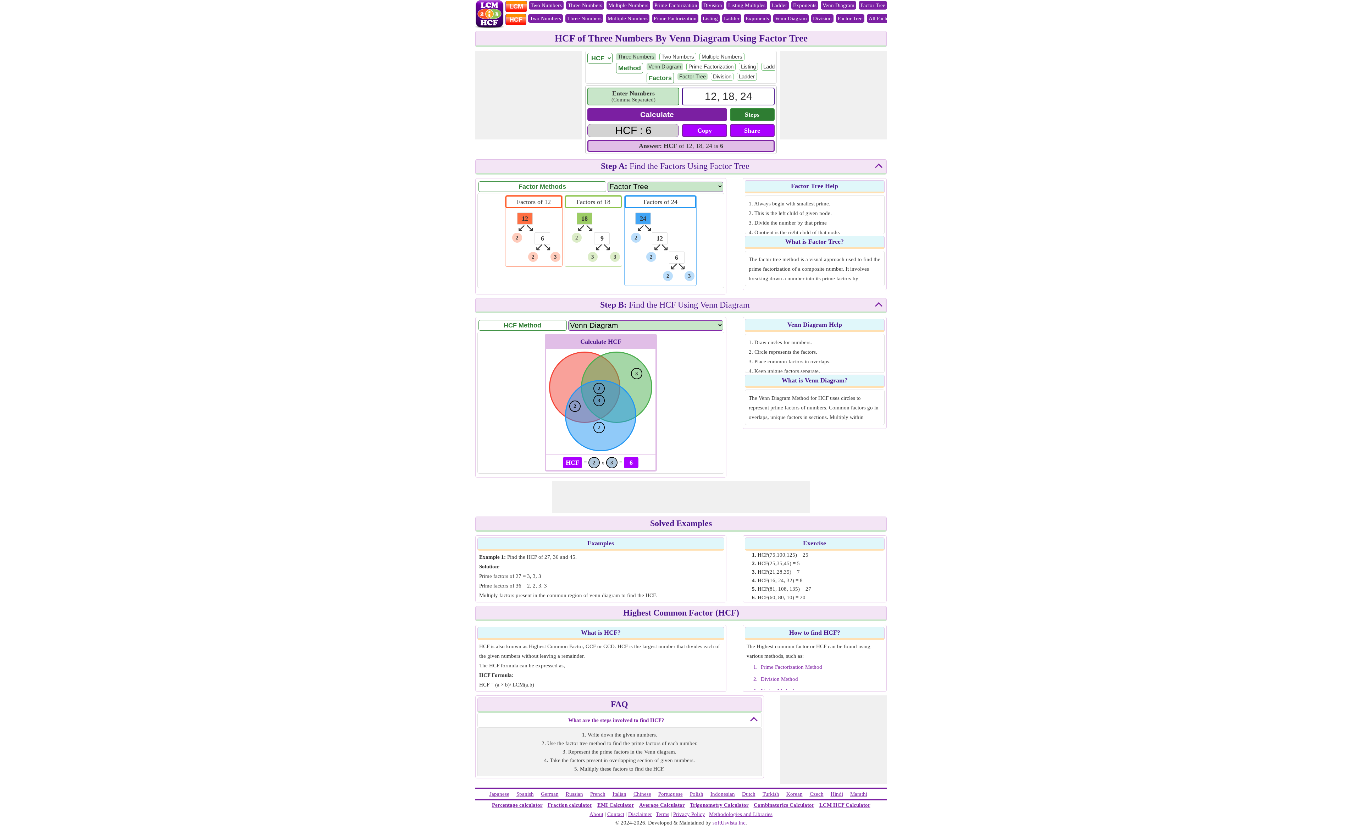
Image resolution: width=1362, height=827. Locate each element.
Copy (704, 130)
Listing (710, 18)
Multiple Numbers (628, 5)
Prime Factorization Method (791, 667)
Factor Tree (872, 5)
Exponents (804, 5)
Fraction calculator (570, 805)
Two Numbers (546, 5)
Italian (619, 794)
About (596, 814)
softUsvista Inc (729, 823)
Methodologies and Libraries (741, 814)
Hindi (837, 794)
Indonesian (722, 794)
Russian (574, 794)
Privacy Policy (689, 814)
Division (712, 5)
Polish (696, 794)
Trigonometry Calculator (719, 805)
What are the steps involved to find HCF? (616, 720)
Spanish (525, 794)
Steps (752, 114)
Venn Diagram (838, 5)
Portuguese (670, 794)
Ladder (779, 5)
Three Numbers (585, 5)
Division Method (779, 679)
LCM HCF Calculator (844, 805)
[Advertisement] (528, 95)
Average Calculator (662, 805)
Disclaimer (640, 814)
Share (752, 130)
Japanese (499, 794)
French (597, 794)
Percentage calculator (517, 805)
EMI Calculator (615, 805)
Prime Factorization (675, 5)
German (550, 794)
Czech (817, 794)
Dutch (748, 794)
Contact (615, 814)
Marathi (858, 794)
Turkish (771, 794)
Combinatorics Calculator (784, 805)
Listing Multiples (746, 5)
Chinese (642, 794)
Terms (662, 814)
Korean (794, 794)
